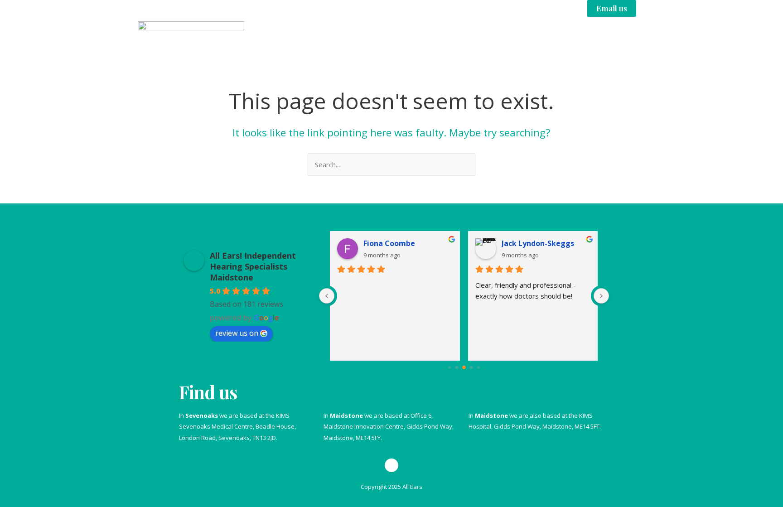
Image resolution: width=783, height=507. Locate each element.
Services (362, 37)
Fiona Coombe (389, 243)
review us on (236, 333)
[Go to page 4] (478, 367)
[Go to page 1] (456, 367)
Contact (620, 37)
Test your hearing (439, 37)
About (318, 37)
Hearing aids (518, 37)
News (578, 37)
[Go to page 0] (449, 367)
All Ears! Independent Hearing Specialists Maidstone (253, 266)
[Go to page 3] (471, 367)
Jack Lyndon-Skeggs (538, 243)
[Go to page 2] (464, 367)
